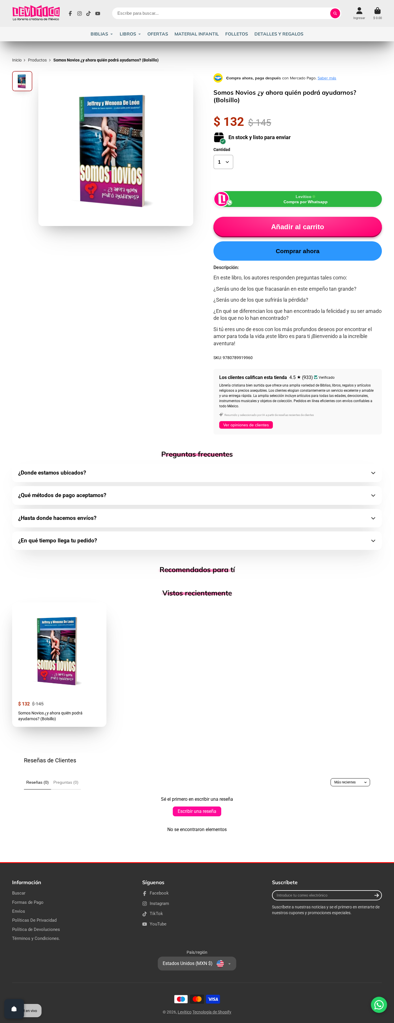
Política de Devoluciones (36, 929)
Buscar (18, 893)
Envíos (18, 911)
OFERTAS (157, 34)
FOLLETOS (236, 34)
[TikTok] (88, 13)
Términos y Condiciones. (36, 938)
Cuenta (359, 13)
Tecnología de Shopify (211, 1012)
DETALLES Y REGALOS (278, 34)
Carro (377, 13)
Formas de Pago (28, 902)
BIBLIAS (99, 34)
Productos (37, 60)
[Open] (14, 1009)
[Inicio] (36, 13)
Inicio (17, 60)
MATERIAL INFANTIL (197, 34)
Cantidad (221, 149)
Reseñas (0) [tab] (37, 782)
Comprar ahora (298, 251)
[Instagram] (79, 13)
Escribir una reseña (197, 811)
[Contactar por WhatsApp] (379, 1005)
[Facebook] (70, 13)
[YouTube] (97, 13)
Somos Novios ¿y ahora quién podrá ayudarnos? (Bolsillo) (59, 664)
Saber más (327, 78)
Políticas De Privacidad (34, 920)
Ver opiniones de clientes (246, 425)
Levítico (185, 1012)
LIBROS (128, 34)
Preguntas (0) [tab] (65, 782)
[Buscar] (335, 13)
